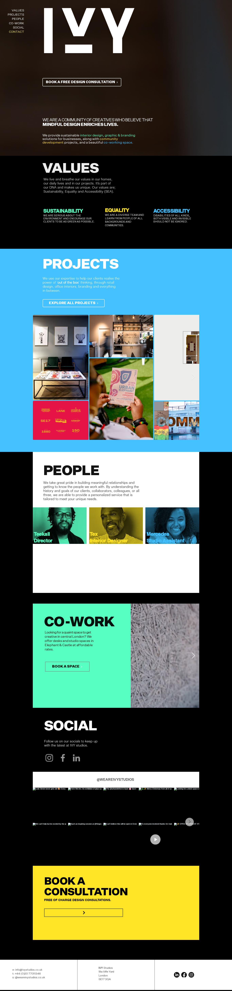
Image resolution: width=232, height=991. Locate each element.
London (103, 975)
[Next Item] (193, 377)
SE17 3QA (105, 979)
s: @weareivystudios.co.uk (28, 977)
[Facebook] (63, 758)
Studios (106, 968)
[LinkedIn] (76, 758)
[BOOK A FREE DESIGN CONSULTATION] (83, 913)
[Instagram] (49, 758)
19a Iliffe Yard (106, 971)
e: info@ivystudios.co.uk (27, 970)
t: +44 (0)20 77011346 (26, 974)
